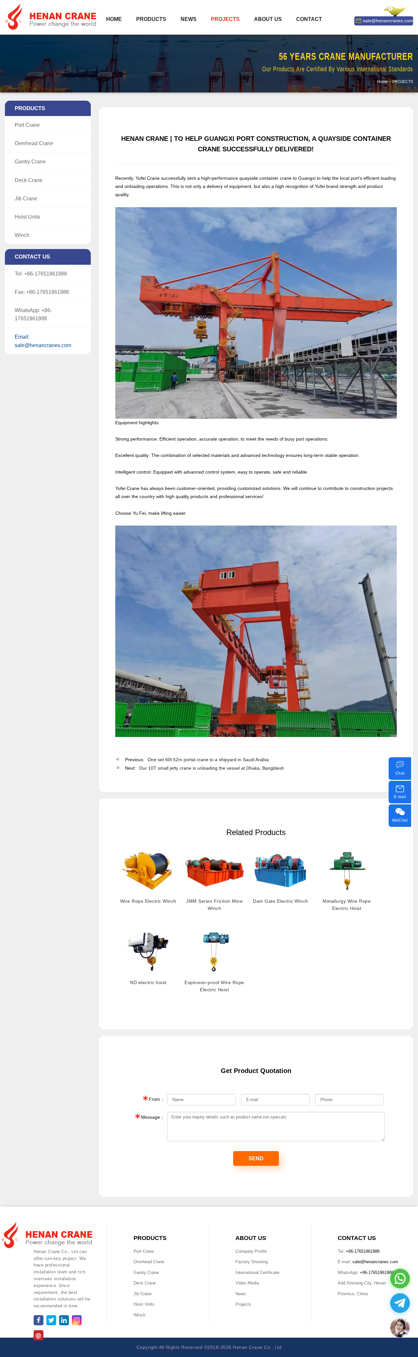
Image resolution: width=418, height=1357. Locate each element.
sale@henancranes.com (388, 20)
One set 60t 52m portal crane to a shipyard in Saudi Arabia (208, 759)
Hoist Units (27, 217)
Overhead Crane (34, 143)
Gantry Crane (30, 161)
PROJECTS (225, 19)
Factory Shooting (251, 1261)
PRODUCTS (151, 19)
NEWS (189, 19)
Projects (243, 1304)
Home (382, 81)
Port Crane (27, 125)
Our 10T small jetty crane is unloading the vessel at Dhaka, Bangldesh (211, 768)
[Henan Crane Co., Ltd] (52, 17)
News (240, 1293)
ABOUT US (268, 19)
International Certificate (257, 1272)
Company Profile (251, 1251)
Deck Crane (28, 180)
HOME (114, 19)
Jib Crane (26, 198)
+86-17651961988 (45, 273)
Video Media (247, 1283)
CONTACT (309, 19)
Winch (22, 235)
